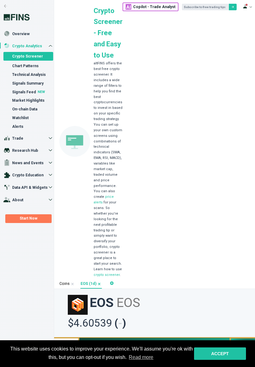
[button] (99, 284)
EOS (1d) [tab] (88, 283)
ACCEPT (220, 353)
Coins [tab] (64, 283)
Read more (141, 357)
